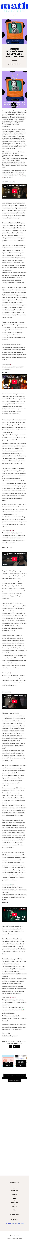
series (8, 1043)
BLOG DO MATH (12, 1237)
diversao (11, 1041)
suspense (14, 1043)
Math (14, 64)
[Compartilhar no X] (14, 1046)
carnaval (14, 1198)
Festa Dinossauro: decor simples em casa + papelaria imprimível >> (15, 1079)
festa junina (14, 1202)
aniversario (14, 1191)
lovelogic (19, 1238)
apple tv (4, 1041)
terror (20, 1043)
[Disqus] (14, 1105)
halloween (18, 1041)
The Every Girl (14, 172)
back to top (14, 1235)
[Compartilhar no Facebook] (10, 1046)
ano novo (14, 1194)
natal (14, 1210)
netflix (24, 1041)
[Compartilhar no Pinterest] (18, 1046)
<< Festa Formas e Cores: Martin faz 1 (14, 1075)
